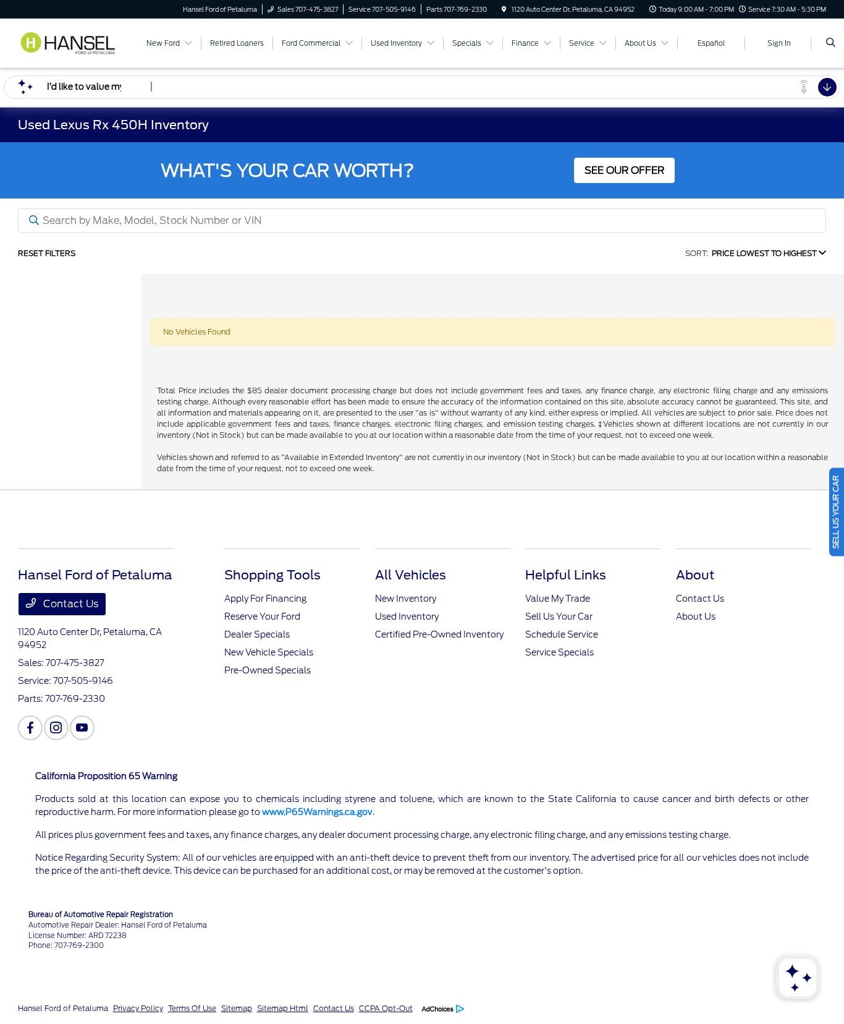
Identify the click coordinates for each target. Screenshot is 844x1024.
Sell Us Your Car (559, 616)
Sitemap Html (282, 1008)
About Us (695, 616)
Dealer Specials (257, 634)
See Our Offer (624, 170)
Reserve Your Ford (262, 616)
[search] (830, 43)
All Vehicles (410, 575)
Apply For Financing (265, 599)
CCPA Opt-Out (386, 1008)
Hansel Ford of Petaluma (63, 1008)
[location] (504, 9)
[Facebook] (30, 727)
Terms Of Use (192, 1008)
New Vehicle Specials (268, 652)
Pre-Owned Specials (267, 670)
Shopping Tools (272, 575)
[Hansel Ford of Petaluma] (74, 42)
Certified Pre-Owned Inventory (439, 634)
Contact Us (69, 604)
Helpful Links (565, 575)
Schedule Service (561, 634)
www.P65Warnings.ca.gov (317, 812)
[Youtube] (82, 727)
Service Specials (559, 652)
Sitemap (236, 1008)
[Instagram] (56, 727)
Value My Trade (557, 599)
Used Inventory (407, 616)
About (695, 575)
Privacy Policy (138, 1008)
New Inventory (405, 599)
